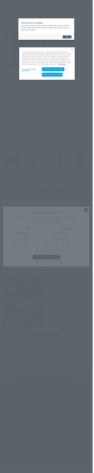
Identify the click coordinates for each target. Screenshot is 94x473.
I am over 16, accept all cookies (52, 74)
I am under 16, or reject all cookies (53, 69)
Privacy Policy (62, 64)
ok (67, 37)
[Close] (72, 50)
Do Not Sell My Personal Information (29, 69)
